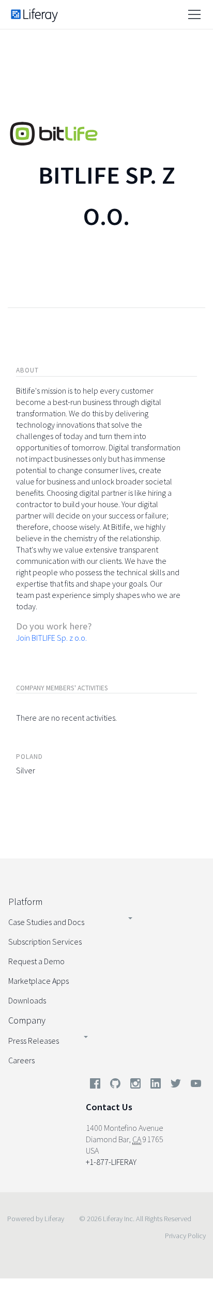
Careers (21, 1060)
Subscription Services (45, 941)
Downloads (27, 1000)
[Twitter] (175, 1085)
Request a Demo (36, 961)
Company (26, 1020)
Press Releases (33, 1040)
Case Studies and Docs (46, 922)
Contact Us (109, 1107)
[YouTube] (194, 1085)
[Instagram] (135, 1085)
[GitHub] (115, 1085)
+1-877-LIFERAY (111, 1162)
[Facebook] (95, 1085)
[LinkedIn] (155, 1085)
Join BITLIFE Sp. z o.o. (51, 638)
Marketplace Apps (38, 981)
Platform (25, 901)
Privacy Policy (185, 1235)
